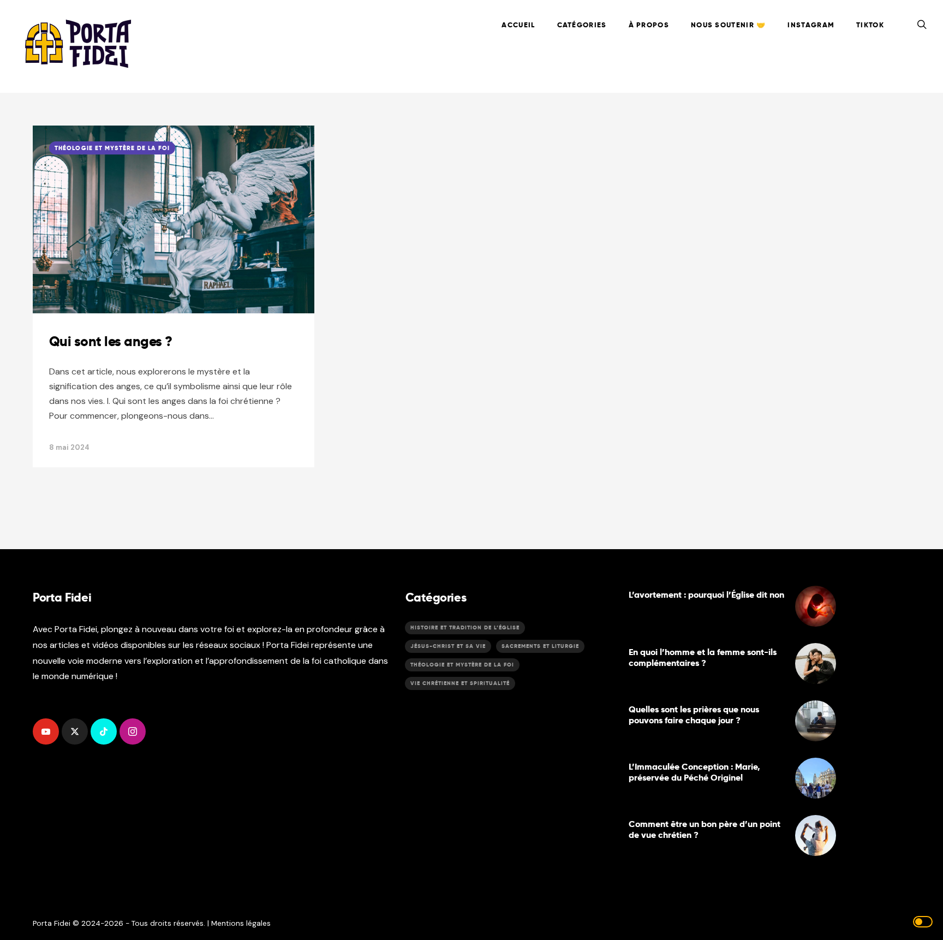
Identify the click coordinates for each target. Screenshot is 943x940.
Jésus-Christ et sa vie (448, 646)
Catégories (582, 24)
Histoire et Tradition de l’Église (465, 627)
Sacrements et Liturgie (540, 646)
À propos (649, 24)
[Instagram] (133, 731)
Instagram (810, 24)
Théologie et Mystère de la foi (112, 148)
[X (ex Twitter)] (75, 731)
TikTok (870, 24)
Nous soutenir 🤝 (728, 24)
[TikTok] (104, 731)
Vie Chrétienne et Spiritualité (460, 683)
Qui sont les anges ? (110, 341)
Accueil (518, 24)
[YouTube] (46, 731)
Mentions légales (241, 923)
